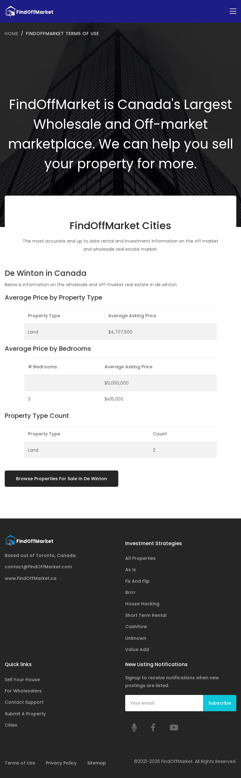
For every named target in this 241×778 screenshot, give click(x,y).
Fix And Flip (137, 581)
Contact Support (24, 702)
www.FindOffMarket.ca (30, 578)
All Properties (140, 558)
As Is (130, 569)
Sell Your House (22, 679)
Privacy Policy (61, 763)
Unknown (135, 638)
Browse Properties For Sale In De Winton (61, 479)
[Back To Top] (223, 741)
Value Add (137, 649)
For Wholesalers (23, 691)
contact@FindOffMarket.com (38, 567)
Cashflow (136, 626)
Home (12, 33)
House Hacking (142, 604)
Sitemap (96, 763)
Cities (11, 725)
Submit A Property (25, 714)
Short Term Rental (146, 615)
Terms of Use (20, 763)
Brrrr (130, 592)
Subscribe (219, 703)
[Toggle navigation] (233, 11)
